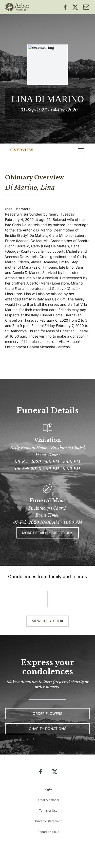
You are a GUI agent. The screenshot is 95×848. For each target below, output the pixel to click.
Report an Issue (48, 832)
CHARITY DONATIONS (47, 728)
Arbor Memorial (48, 800)
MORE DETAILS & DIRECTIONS (47, 533)
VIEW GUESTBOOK (47, 621)
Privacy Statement (48, 821)
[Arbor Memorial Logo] (17, 7)
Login (48, 789)
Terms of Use (48, 810)
